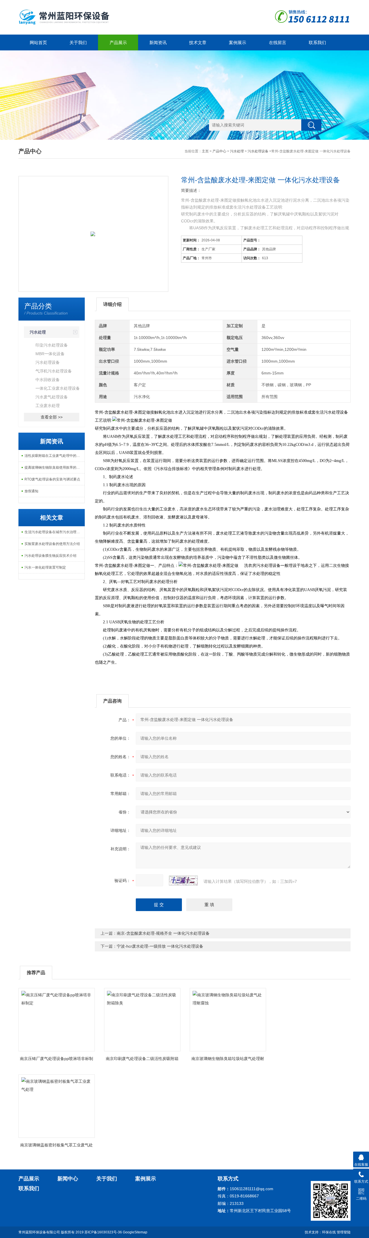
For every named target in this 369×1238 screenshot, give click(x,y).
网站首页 (38, 42)
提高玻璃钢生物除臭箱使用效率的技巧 (54, 467)
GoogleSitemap (135, 1232)
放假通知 (31, 491)
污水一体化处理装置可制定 (45, 567)
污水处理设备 (258, 151)
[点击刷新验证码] (183, 880)
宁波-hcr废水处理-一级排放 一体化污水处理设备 (160, 946)
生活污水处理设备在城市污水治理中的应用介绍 (54, 532)
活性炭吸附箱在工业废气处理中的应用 (54, 456)
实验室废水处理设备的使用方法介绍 (52, 544)
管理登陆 (344, 1232)
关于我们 (78, 42)
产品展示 (118, 42)
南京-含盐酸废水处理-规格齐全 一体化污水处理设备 (163, 933)
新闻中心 (67, 1179)
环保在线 (329, 1232)
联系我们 (317, 42)
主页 (205, 151)
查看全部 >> (52, 417)
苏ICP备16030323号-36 (103, 1232)
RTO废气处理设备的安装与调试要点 (52, 479)
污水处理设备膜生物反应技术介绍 (50, 556)
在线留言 (277, 42)
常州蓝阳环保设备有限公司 (39, 1232)
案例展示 (237, 42)
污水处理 (237, 151)
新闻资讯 (158, 42)
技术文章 (197, 42)
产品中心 (219, 151)
